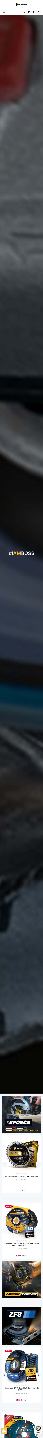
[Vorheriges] (4, 1164)
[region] (21, 1164)
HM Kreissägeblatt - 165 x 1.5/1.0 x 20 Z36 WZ (22, 1176)
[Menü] (4, 12)
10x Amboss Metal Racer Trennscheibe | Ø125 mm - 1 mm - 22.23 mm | (21, 1244)
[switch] (38, 1435)
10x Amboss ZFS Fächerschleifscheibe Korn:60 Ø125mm (21, 1389)
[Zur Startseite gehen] (21, 4)
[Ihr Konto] (33, 12)
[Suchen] (24, 12)
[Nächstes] (38, 1164)
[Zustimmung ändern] (4, 1431)
